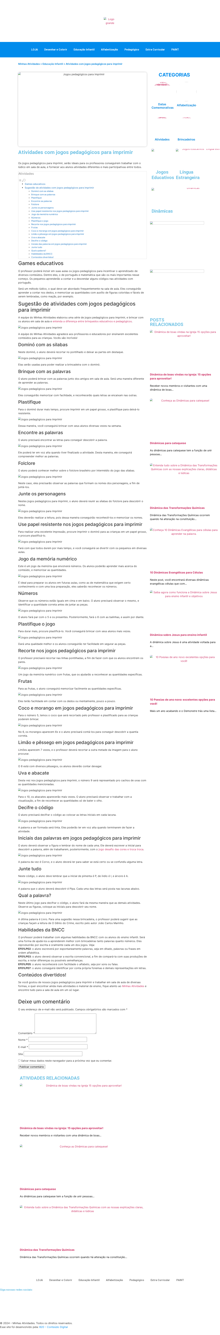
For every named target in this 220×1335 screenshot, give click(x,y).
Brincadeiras (186, 139)
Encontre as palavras (41, 201)
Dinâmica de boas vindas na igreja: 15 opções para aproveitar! (61, 1128)
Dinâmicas (162, 211)
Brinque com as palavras (43, 194)
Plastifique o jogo (39, 221)
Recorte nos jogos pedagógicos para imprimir (53, 224)
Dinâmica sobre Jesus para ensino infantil (178, 634)
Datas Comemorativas (163, 106)
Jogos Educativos (163, 174)
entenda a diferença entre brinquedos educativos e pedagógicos (92, 321)
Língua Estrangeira (188, 174)
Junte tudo (36, 247)
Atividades (162, 139)
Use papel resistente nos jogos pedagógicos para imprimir (60, 211)
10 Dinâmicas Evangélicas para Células (176, 572)
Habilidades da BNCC (42, 254)
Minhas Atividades (29, 63)
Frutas (34, 227)
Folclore (35, 204)
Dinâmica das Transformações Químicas (47, 1249)
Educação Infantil (84, 49)
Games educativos (35, 184)
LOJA (34, 49)
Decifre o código (39, 240)
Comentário (26, 1033)
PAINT (175, 49)
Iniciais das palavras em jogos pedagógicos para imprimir (59, 244)
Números (35, 217)
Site (20, 1054)
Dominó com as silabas (42, 191)
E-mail (23, 1047)
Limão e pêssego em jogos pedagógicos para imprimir (57, 234)
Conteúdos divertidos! (42, 257)
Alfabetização (109, 49)
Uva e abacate (38, 237)
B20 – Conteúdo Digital (53, 1327)
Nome (23, 1039)
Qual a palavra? (38, 250)
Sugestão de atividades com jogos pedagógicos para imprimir (59, 187)
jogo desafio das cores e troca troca (120, 849)
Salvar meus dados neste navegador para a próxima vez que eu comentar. (66, 1060)
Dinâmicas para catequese (38, 1189)
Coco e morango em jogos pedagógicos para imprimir (57, 231)
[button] (188, 49)
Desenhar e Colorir (55, 49)
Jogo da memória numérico (44, 214)
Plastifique (36, 197)
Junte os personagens (42, 207)
